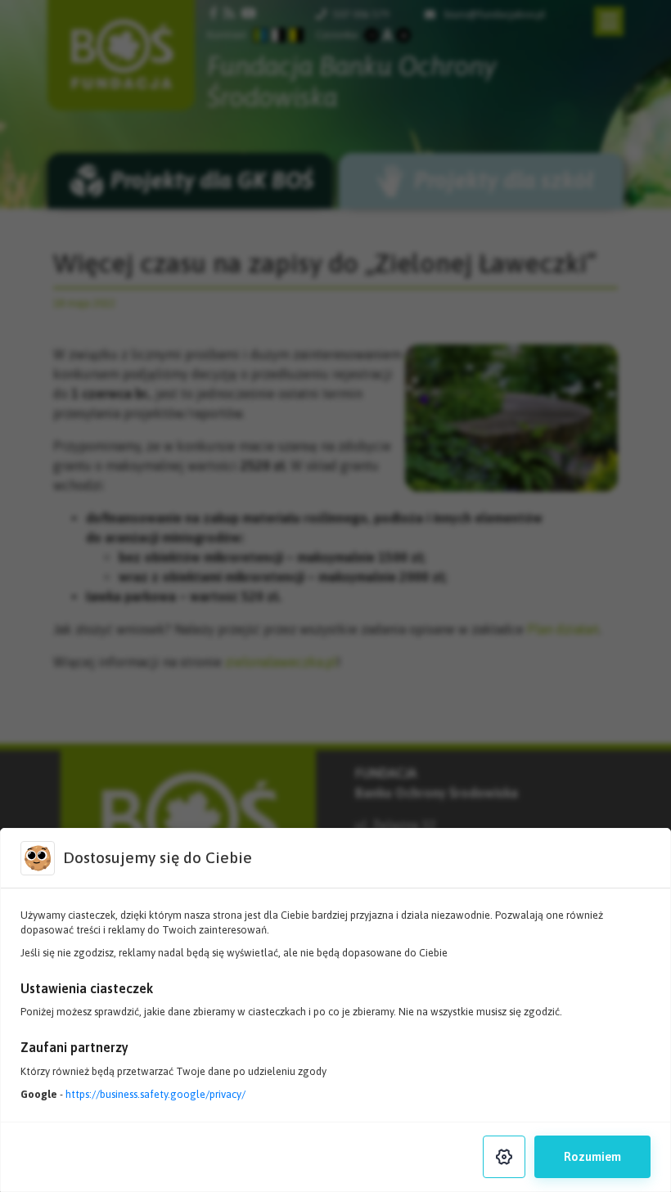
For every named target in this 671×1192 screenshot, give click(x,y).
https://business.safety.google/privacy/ (155, 1094)
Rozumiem (592, 1156)
